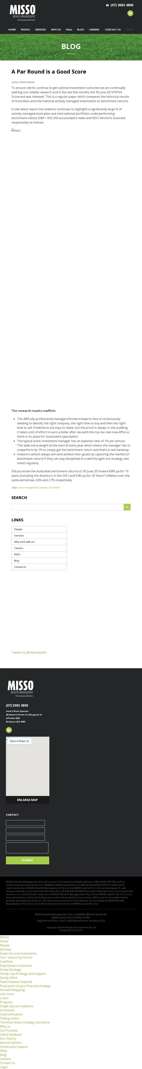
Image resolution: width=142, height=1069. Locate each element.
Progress (6, 1002)
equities (43, 487)
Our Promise (9, 1030)
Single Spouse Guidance (16, 1006)
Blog (16, 560)
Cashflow (6, 962)
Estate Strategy (10, 970)
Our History (8, 1039)
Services (19, 535)
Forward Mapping (12, 990)
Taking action (9, 1018)
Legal (4, 1067)
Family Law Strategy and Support (23, 974)
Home (4, 941)
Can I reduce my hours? (16, 957)
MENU (4, 937)
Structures (7, 1010)
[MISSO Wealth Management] (23, 22)
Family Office (8, 978)
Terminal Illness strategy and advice (25, 1022)
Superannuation (11, 1014)
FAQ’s (17, 554)
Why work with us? (24, 541)
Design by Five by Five (71, 930)
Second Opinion (11, 1043)
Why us (5, 1026)
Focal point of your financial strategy (25, 986)
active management (28, 487)
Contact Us (20, 567)
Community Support (14, 1047)
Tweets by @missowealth (28, 652)
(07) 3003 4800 (17, 705)
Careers (18, 548)
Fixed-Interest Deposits (16, 982)
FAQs (3, 1051)
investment (54, 487)
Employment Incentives (16, 966)
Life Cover (7, 994)
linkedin (130, 13)
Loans (4, 998)
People (18, 529)
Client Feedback (11, 1035)
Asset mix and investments (18, 953)
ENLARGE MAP (27, 800)
